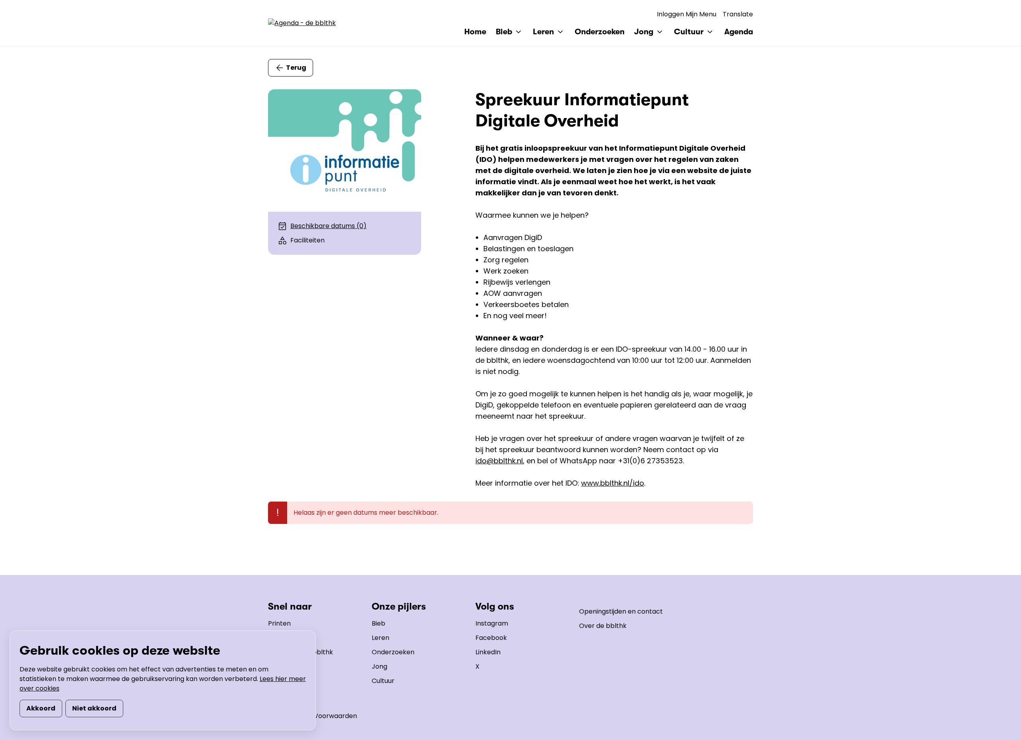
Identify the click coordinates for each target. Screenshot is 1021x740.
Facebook (491, 637)
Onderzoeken (600, 31)
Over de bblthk (603, 625)
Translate (738, 14)
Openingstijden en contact (621, 611)
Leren (380, 637)
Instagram (491, 623)
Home (475, 31)
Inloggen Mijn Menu (686, 14)
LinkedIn (488, 652)
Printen (279, 623)
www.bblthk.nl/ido (612, 483)
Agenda (738, 31)
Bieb (378, 623)
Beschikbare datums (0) (328, 225)
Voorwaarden (335, 715)
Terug (296, 67)
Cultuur (383, 680)
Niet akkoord (94, 708)
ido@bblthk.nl (499, 461)
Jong (379, 666)
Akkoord (40, 708)
